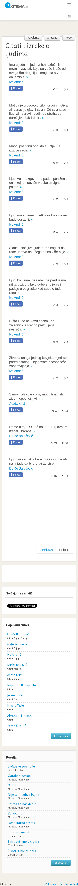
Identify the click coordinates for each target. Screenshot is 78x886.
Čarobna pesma (19, 776)
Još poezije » (61, 862)
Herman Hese (15, 835)
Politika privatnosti (56, 884)
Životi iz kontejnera (22, 851)
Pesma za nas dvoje (22, 804)
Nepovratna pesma (21, 823)
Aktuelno (52, 37)
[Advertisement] (39, 27)
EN (69, 16)
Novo (68, 37)
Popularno (33, 37)
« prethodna (46, 549)
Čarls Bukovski (16, 845)
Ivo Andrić (16, 82)
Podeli (17, 88)
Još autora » (61, 736)
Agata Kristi (17, 403)
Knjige (16, 638)
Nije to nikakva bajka (23, 794)
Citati (10, 638)
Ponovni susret (18, 832)
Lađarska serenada (21, 766)
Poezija (24, 638)
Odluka (13, 785)
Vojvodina (15, 813)
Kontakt (73, 884)
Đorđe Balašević (21, 436)
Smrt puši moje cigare (23, 841)
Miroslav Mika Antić (19, 779)
